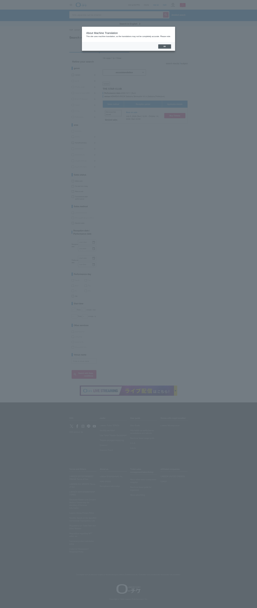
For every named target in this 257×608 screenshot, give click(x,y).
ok (164, 46)
